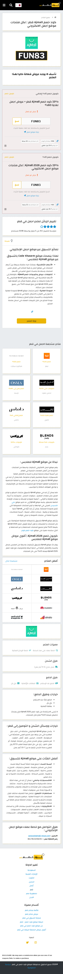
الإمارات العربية (31, 874)
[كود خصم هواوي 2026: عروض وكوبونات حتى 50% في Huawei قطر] (46, 607)
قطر (31, 889)
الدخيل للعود (46, 393)
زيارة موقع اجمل (32, 132)
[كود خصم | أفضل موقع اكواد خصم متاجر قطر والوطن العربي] (55, 17)
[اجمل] (31, 631)
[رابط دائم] (57, 141)
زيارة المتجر (31, 321)
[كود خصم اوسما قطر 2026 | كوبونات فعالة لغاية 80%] (16, 382)
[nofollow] (31, 51)
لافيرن (47, 419)
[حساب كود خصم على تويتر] (27, 942)
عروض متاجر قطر (31, 914)
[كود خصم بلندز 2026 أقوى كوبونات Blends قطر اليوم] (46, 436)
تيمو (46, 366)
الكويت (31, 878)
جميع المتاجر (46, 17)
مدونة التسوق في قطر (31, 918)
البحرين (31, 882)
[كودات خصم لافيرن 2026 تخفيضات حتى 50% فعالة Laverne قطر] (46, 409)
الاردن (31, 897)
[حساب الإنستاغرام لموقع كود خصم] (35, 942)
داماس (16, 419)
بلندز (46, 446)
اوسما (16, 393)
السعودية (32, 870)
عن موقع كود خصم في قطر (31, 926)
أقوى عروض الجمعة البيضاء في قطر (31, 930)
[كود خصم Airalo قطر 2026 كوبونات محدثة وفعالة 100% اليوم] (46, 617)
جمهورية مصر (31, 893)
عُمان (31, 885)
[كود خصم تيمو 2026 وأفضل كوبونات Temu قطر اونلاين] (46, 355)
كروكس (16, 446)
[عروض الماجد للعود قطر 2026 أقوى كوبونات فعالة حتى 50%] (17, 617)
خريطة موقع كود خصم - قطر (31, 922)
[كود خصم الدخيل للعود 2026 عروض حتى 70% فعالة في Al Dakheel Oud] (46, 382)
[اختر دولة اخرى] (18, 5)
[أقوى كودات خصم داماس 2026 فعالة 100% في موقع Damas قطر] (16, 409)
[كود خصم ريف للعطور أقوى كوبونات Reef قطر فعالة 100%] (17, 607)
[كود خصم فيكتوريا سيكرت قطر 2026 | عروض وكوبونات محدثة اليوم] (16, 355)
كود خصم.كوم (28, 530)
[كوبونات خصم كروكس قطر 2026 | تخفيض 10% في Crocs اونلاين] (16, 436)
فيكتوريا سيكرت (16, 366)
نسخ (17, 121)
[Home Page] (50, 4)
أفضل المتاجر (51, 561)
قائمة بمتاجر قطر (31, 910)
